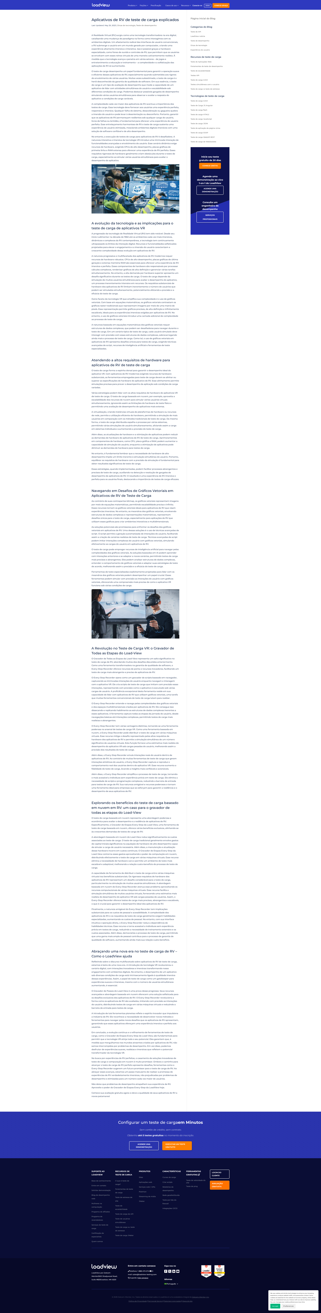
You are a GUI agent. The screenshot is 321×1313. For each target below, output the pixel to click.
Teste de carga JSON (199, 123)
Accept (275, 1306)
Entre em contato (99, 1185)
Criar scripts (167, 1182)
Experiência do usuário (200, 50)
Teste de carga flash (199, 110)
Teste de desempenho (146, 25)
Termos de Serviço (155, 1301)
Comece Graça (221, 6)
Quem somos (97, 1241)
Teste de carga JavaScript (201, 119)
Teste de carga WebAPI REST (203, 137)
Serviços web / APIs (147, 1187)
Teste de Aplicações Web (201, 62)
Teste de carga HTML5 (200, 114)
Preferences (288, 1306)
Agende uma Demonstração (210, 190)
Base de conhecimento (101, 1181)
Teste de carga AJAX (199, 80)
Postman (142, 1192)
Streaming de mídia (147, 1196)
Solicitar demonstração (101, 1190)
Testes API (195, 75)
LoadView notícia (198, 36)
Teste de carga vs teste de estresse (205, 89)
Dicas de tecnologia (126, 25)
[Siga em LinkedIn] (173, 1271)
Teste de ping (192, 1186)
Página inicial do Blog (203, 18)
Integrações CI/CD (170, 1208)
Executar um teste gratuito (175, 1145)
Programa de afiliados (101, 1212)
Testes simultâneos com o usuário (205, 84)
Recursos (185, 5)
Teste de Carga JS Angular (202, 105)
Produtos (132, 5)
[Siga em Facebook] (165, 1271)
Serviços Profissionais (210, 217)
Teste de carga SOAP (199, 133)
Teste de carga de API (124, 1214)
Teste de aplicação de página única (205, 128)
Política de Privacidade (138, 1301)
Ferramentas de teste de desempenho (207, 66)
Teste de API (196, 32)
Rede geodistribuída (171, 1195)
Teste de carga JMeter (124, 1235)
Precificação (156, 5)
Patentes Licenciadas (172, 1301)
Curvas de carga (169, 1177)
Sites (141, 1177)
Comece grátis (210, 166)
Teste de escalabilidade (200, 71)
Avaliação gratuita (217, 1185)
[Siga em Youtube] (177, 1271)
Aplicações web (145, 1182)
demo (208, 6)
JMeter (142, 1201)
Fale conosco (142, 1278)
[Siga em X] (169, 1271)
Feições (143, 5)
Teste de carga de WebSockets (203, 142)
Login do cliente (216, 1174)
